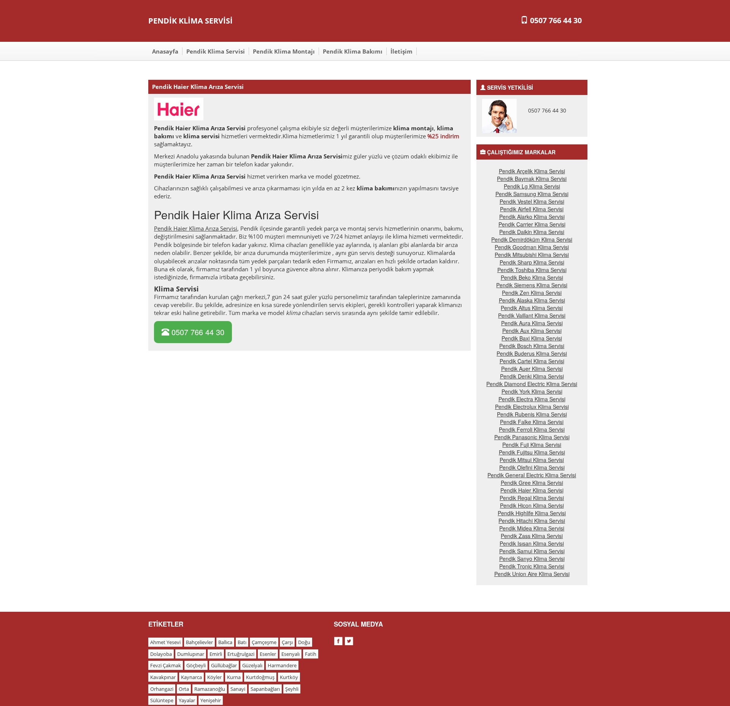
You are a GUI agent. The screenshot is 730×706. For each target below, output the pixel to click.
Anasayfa (165, 51)
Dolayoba (161, 654)
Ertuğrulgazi (240, 654)
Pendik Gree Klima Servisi (532, 482)
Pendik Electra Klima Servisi (531, 399)
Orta (184, 688)
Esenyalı (290, 654)
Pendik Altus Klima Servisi (532, 308)
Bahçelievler (199, 642)
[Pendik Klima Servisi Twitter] (349, 640)
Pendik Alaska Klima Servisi (532, 300)
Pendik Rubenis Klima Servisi (532, 414)
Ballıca (225, 642)
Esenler (268, 654)
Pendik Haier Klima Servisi (531, 490)
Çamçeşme (264, 642)
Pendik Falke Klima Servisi (531, 422)
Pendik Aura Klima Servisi (532, 323)
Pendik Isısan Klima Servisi (532, 543)
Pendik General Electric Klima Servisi (531, 475)
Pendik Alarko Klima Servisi (532, 216)
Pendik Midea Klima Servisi (531, 528)
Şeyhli (291, 688)
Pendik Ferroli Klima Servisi (532, 429)
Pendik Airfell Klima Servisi (531, 209)
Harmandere (282, 665)
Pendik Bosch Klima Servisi (531, 346)
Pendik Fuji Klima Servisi (531, 444)
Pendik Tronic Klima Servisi (531, 566)
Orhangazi (161, 688)
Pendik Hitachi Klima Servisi (531, 520)
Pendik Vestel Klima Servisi (532, 201)
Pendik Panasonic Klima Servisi (532, 437)
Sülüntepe (161, 700)
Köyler (214, 677)
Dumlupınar (190, 654)
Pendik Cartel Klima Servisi (532, 361)
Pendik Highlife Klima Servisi (532, 513)
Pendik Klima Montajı (284, 51)
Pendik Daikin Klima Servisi (531, 232)
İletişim (401, 51)
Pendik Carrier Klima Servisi (531, 224)
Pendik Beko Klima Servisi (532, 277)
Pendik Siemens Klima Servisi (531, 285)
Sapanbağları (265, 688)
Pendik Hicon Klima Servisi (532, 505)
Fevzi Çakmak (165, 665)
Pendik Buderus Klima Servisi (532, 353)
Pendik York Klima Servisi (531, 391)
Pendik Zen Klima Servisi (532, 292)
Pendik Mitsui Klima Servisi (532, 460)
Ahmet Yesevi (165, 642)
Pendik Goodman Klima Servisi (532, 247)
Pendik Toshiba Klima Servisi (532, 270)
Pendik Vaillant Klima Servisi (531, 315)
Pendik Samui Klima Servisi (532, 551)
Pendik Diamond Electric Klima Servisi (531, 384)
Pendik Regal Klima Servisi (532, 498)
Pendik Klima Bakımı (352, 51)
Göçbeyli (196, 665)
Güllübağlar (224, 665)
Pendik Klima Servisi (215, 51)
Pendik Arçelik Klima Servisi (532, 171)
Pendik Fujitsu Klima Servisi (532, 452)
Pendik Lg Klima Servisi (532, 186)
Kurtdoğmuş (260, 677)
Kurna (234, 677)
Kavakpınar (163, 677)
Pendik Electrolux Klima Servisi (532, 406)
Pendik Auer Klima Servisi (532, 368)
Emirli (215, 654)
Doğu (304, 642)
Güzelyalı (252, 665)
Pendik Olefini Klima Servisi (532, 467)
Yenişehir (210, 700)
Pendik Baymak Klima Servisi (532, 178)
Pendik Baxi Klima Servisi (531, 338)
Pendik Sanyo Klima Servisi (532, 558)
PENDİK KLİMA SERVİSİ (190, 21)
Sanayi (237, 688)
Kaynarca (191, 677)
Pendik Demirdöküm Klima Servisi (531, 239)
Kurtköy (289, 677)
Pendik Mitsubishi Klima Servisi (532, 254)
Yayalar (187, 700)
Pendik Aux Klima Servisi (532, 330)
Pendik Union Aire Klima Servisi (532, 574)
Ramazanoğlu (209, 688)
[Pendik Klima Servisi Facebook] (339, 640)
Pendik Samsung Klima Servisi (531, 194)
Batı (242, 642)
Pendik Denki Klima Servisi (532, 376)
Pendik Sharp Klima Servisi (532, 262)
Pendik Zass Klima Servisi (532, 536)
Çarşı (287, 642)
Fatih (310, 654)
